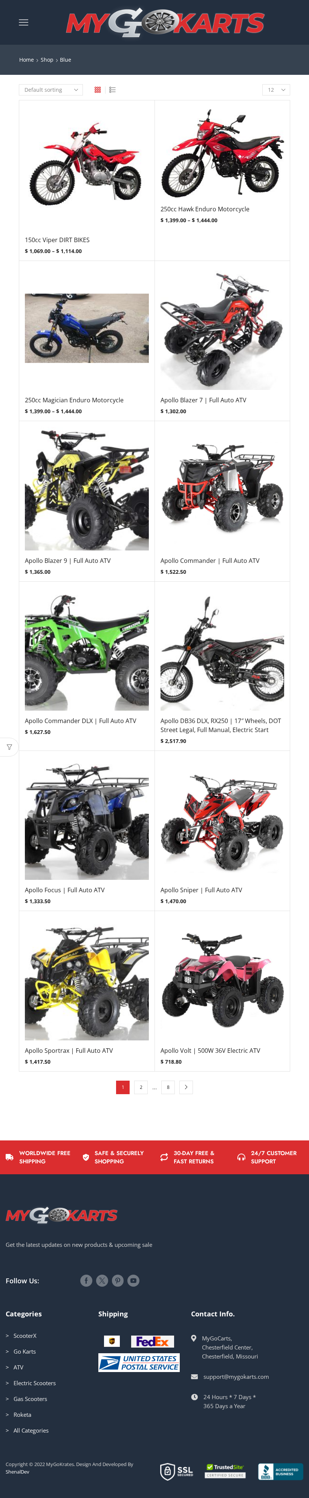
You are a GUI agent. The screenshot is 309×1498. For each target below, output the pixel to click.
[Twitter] (102, 1281)
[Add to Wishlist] (71, 170)
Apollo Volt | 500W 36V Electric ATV (210, 1050)
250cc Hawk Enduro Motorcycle (205, 209)
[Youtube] (133, 1281)
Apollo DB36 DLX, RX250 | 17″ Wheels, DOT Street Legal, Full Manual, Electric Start (221, 725)
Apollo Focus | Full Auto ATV (65, 890)
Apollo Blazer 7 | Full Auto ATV (203, 400)
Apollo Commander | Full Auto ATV (210, 560)
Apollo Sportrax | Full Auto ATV (69, 1050)
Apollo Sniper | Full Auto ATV (201, 890)
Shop (47, 59)
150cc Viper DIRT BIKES (57, 240)
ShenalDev (17, 1471)
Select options (86, 170)
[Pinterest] (118, 1281)
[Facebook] (86, 1281)
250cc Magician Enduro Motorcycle (74, 400)
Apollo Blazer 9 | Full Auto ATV (68, 560)
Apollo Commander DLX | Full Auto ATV (80, 721)
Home (26, 59)
